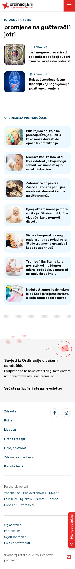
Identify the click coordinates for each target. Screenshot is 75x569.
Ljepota (10, 429)
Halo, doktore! (15, 448)
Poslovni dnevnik (34, 493)
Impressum (12, 531)
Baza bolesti (13, 466)
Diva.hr (54, 493)
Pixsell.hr (10, 505)
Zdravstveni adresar (19, 457)
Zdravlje (10, 411)
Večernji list (12, 493)
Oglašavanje (12, 525)
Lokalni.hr (10, 499)
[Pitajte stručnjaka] (71, 530)
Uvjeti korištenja (15, 537)
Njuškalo (26, 499)
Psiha (8, 420)
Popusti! (53, 499)
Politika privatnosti (17, 543)
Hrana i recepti (15, 439)
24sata (40, 499)
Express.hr (27, 505)
